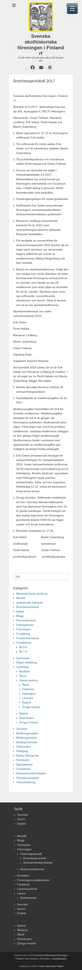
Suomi (21, 819)
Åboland (24, 671)
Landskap (22, 666)
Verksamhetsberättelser (31, 773)
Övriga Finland (28, 722)
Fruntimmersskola (27, 638)
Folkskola (28, 689)
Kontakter (23, 875)
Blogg (19, 615)
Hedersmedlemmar (32, 869)
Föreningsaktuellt (31, 853)
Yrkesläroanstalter (27, 777)
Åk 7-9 (23, 651)
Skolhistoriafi (28, 897)
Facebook (23, 884)
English (21, 823)
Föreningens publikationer (33, 880)
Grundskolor (24, 642)
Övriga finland (31, 707)
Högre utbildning (26, 662)
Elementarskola (26, 620)
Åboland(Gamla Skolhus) (32, 593)
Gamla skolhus (28, 680)
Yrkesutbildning (25, 782)
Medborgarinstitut (27, 733)
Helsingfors (29, 693)
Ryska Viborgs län (27, 755)
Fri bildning (23, 633)
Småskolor (22, 760)
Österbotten (26, 718)
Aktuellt (20, 598)
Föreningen (23, 629)
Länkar (21, 893)
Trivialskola (23, 768)
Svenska (22, 814)
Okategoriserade (26, 742)
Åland (22, 675)
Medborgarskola (26, 737)
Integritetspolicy (59, 958)
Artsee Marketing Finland (51, 966)
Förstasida (23, 844)
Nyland (26, 702)
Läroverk (27, 698)
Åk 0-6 (23, 647)
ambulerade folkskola (29, 602)
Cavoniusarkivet (27, 888)
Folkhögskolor (25, 624)
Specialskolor (24, 764)
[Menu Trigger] (72, 8)
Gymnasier (23, 658)
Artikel (20, 611)
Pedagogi (22, 751)
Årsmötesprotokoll (27, 607)
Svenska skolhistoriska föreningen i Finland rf (41, 44)
